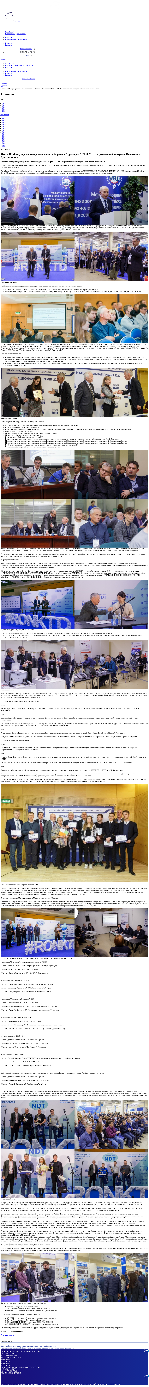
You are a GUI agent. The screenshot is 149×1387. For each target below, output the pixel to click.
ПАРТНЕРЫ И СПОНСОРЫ (16, 39)
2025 (3, 105)
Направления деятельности (15, 34)
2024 (3, 107)
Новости (8, 43)
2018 (3, 124)
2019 (3, 122)
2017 (3, 126)
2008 (3, 144)
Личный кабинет (26, 49)
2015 (3, 130)
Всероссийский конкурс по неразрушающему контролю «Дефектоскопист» (29, 1346)
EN (31, 56)
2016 (3, 128)
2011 (3, 138)
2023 (3, 109)
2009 (3, 142)
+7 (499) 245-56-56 (9, 1353)
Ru (16, 22)
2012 (3, 136)
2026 (3, 103)
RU (27, 56)
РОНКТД (6, 1359)
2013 (3, 134)
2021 (3, 118)
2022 (3, 111)
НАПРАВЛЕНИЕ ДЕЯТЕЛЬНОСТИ (19, 65)
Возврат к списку (7, 1335)
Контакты (9, 45)
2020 (3, 120)
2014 (3, 132)
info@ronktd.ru (13, 1357)
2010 (3, 140)
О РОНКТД (9, 32)
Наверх (3, 59)
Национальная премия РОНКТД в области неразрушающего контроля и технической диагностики (37, 1348)
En (19, 22)
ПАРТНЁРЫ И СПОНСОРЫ (16, 71)
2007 (3, 146)
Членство (8, 37)
